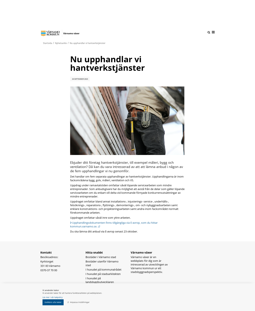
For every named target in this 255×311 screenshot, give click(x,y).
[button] (213, 32)
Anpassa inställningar (80, 302)
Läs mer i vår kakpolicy (52, 297)
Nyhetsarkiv (61, 43)
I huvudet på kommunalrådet (103, 269)
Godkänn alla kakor (52, 302)
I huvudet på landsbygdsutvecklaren (100, 280)
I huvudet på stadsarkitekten (103, 274)
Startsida (47, 43)
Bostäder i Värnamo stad (101, 257)
